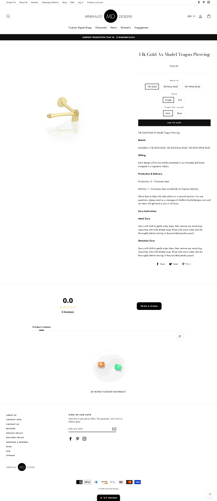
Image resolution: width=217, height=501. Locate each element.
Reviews (34, 2)
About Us (23, 2)
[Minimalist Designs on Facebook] (70, 439)
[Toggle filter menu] (179, 336)
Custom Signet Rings (80, 27)
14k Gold (151, 86)
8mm (179, 113)
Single (168, 100)
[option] (108, 37)
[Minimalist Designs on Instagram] (84, 439)
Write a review (149, 306)
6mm (168, 113)
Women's (126, 27)
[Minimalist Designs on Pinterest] (77, 439)
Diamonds (101, 27)
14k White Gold (192, 86)
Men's (113, 27)
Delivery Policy (15, 438)
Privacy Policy (14, 433)
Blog (65, 2)
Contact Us (11, 2)
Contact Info (14, 420)
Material (174, 80)
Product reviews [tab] (42, 327)
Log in (80, 2)
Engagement (141, 27)
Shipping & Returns (50, 2)
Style (174, 94)
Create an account (95, 2)
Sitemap (10, 455)
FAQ (72, 2)
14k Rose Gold (170, 86)
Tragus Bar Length (174, 107)
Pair (180, 100)
